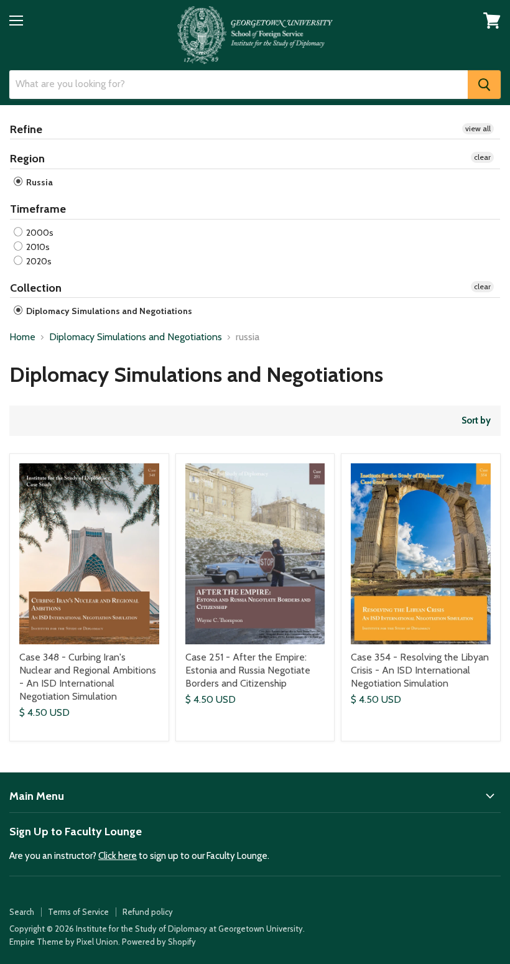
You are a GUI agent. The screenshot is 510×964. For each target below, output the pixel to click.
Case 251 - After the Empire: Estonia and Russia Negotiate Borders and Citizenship (247, 670)
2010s (37, 247)
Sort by (476, 420)
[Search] (484, 84)
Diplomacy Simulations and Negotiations (108, 311)
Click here (117, 855)
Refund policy (148, 912)
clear (482, 157)
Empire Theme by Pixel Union (63, 942)
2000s (38, 232)
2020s (38, 261)
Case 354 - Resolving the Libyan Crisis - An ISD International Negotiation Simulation (420, 670)
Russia (38, 182)
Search (21, 912)
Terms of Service (78, 912)
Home (22, 337)
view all (478, 128)
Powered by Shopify (159, 942)
